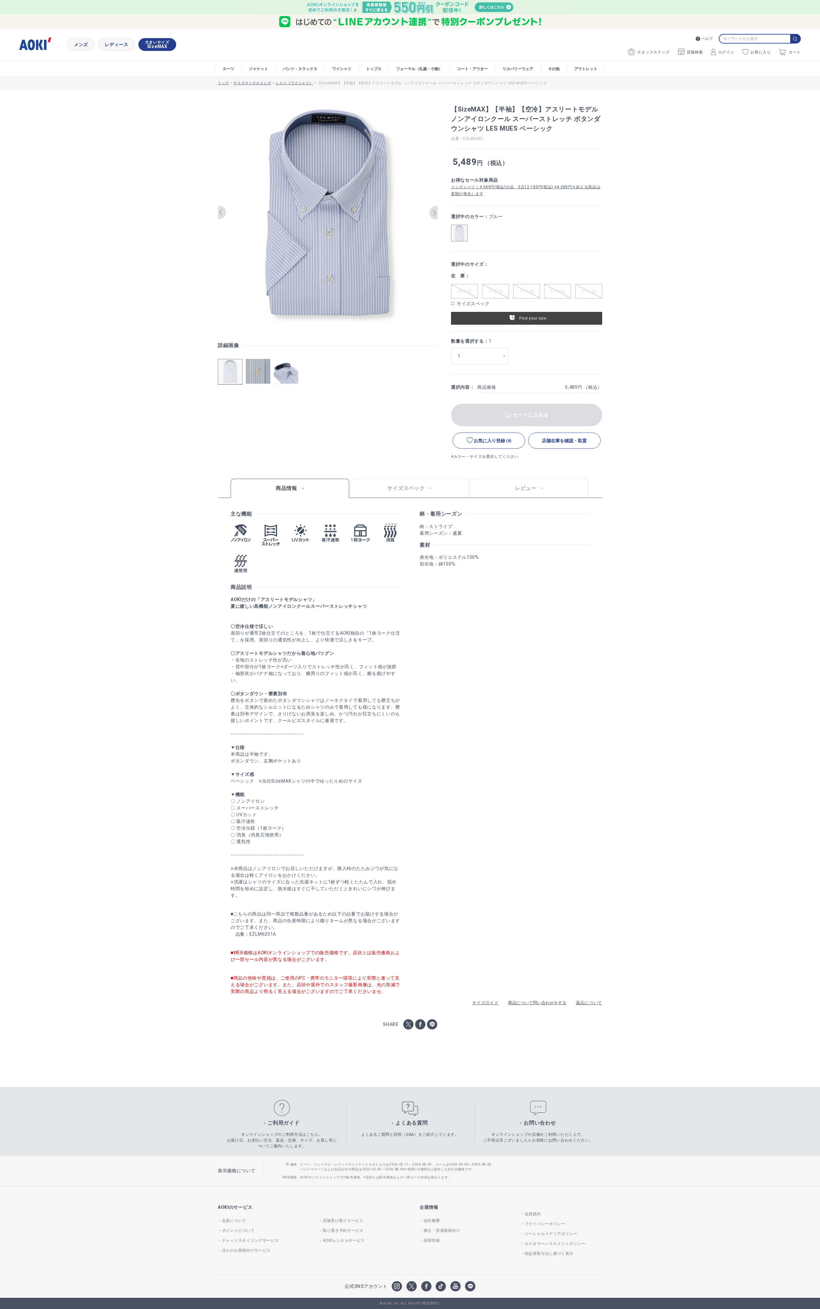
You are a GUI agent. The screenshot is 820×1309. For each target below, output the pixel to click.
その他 (554, 69)
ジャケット (258, 69)
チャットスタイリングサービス (250, 1240)
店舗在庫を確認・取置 (564, 440)
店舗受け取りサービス (343, 1220)
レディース (116, 44)
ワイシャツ (341, 69)
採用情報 (432, 1240)
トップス (373, 69)
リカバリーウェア (518, 69)
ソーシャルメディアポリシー (551, 1234)
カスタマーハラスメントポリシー (555, 1243)
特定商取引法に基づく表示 (549, 1253)
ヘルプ (707, 39)
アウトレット (585, 69)
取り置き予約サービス (343, 1230)
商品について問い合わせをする (537, 1002)
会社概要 (432, 1220)
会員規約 (533, 1214)
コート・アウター (472, 69)
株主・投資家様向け (442, 1230)
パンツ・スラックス (300, 69)
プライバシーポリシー (545, 1224)
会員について (234, 1220)
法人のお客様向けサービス (246, 1250)
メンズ (81, 44)
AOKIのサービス (235, 1207)
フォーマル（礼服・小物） (419, 69)
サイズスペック (473, 303)
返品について (589, 1002)
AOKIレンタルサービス (344, 1240)
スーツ (228, 69)
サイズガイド (485, 1002)
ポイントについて (238, 1230)
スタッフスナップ (653, 52)
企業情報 (429, 1207)
